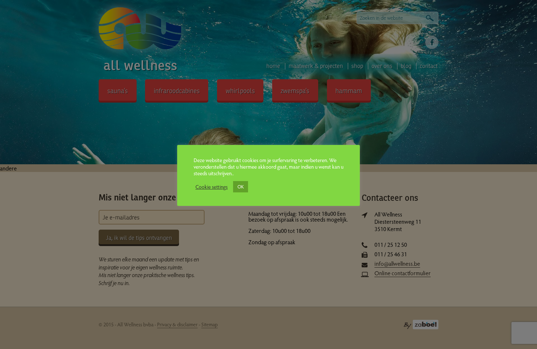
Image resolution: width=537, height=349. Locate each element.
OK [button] (240, 186)
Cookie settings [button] (211, 186)
